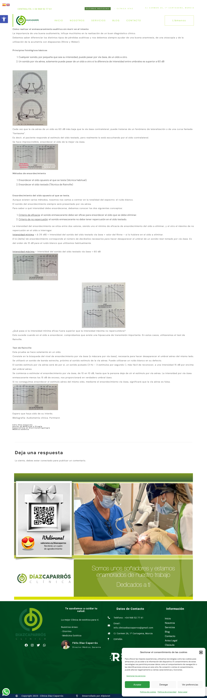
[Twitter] (38, 645)
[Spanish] (4, 4)
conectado (47, 460)
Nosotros (77, 20)
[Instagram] (32, 645)
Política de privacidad (167, 692)
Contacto (133, 20)
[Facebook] (26, 645)
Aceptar (137, 684)
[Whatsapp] (44, 645)
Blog (116, 20)
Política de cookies (148, 692)
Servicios (98, 20)
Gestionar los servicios (135, 676)
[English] (8, 4)
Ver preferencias (190, 684)
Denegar (163, 684)
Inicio (58, 20)
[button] (4, 19)
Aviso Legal (182, 692)
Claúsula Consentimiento (173, 647)
